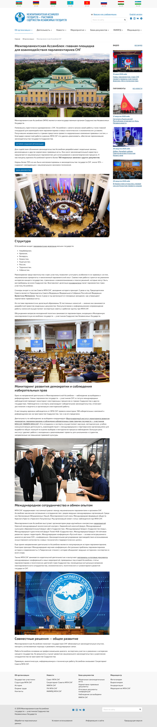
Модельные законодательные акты (91, 680)
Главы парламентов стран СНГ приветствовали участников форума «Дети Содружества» (126, 79)
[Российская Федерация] (104, 3)
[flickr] (131, 18)
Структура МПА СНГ (23, 682)
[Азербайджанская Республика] (19, 3)
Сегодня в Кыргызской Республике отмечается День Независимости (126, 121)
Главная (17, 39)
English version (136, 14)
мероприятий (100, 523)
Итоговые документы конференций (87, 690)
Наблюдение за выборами (89, 694)
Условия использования (62, 720)
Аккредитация (116, 685)
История (18, 685)
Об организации (23, 30)
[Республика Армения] (36, 3)
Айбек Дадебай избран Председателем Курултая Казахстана (124, 153)
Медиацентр (133, 30)
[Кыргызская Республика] (87, 3)
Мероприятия (77, 30)
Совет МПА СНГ (53, 679)
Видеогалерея (116, 682)
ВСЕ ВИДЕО (138, 45)
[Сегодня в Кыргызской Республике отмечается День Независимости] (127, 103)
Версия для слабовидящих (105, 14)
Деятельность (43, 30)
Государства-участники (25, 679)
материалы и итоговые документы (92, 557)
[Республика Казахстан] (70, 3)
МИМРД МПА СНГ (54, 691)
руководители (75, 283)
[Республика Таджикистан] (121, 3)
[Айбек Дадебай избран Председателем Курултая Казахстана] (127, 137)
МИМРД (117, 30)
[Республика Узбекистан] (138, 3)
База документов (98, 30)
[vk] (138, 18)
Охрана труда (21, 688)
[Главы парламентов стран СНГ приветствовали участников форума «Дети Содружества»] (127, 61)
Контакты (19, 691)
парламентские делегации (45, 246)
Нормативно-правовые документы (88, 685)
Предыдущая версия (133, 720)
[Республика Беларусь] (53, 3)
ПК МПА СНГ (52, 688)
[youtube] (134, 18)
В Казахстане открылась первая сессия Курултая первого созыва (127, 184)
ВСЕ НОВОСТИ (137, 88)
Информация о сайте (95, 720)
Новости (60, 30)
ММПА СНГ (51, 685)
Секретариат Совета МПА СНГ (60, 682)
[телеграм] (141, 18)
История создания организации (30, 144)
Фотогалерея (116, 679)
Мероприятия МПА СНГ (120, 688)
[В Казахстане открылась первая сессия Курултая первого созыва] (127, 169)
